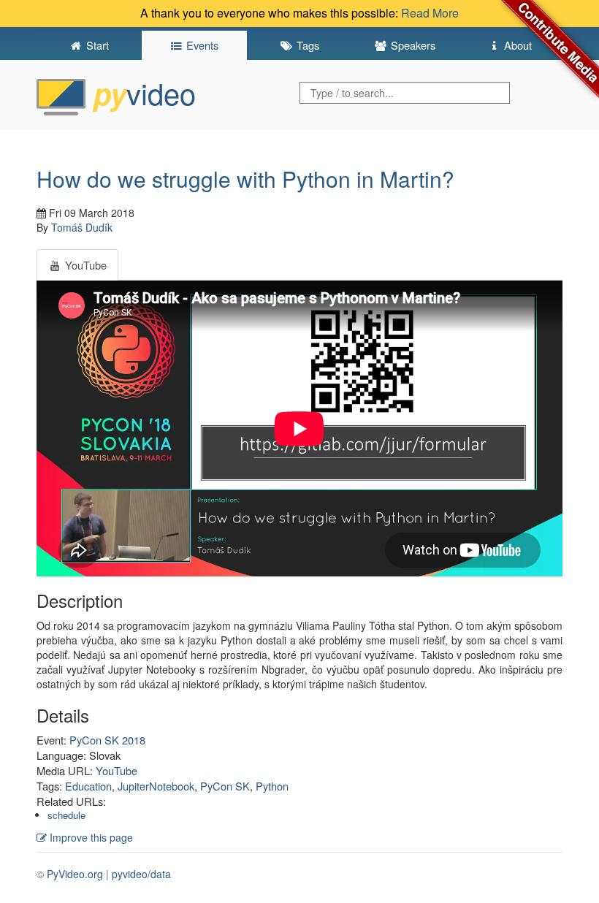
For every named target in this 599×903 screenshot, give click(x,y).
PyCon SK (225, 785)
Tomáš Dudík (81, 227)
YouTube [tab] (84, 265)
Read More (430, 12)
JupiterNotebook (156, 785)
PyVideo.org (75, 873)
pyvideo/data (141, 873)
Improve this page (90, 837)
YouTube (116, 770)
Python (272, 785)
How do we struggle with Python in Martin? (245, 178)
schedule (66, 815)
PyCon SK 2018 (107, 739)
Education (88, 785)
